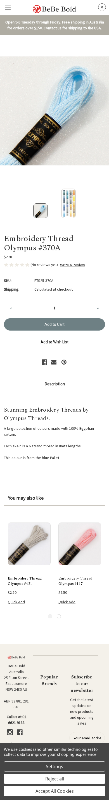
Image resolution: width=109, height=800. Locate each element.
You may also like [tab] (26, 498)
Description (54, 383)
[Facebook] (44, 362)
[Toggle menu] (7, 7)
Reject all (54, 779)
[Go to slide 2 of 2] (59, 616)
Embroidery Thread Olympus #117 (75, 581)
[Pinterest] (64, 362)
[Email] (54, 362)
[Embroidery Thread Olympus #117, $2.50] (79, 544)
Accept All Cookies (54, 791)
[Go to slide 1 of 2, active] (50, 616)
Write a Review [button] (72, 264)
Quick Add (16, 601)
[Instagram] (10, 732)
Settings (54, 766)
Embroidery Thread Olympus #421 (25, 581)
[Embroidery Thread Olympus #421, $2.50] (29, 544)
